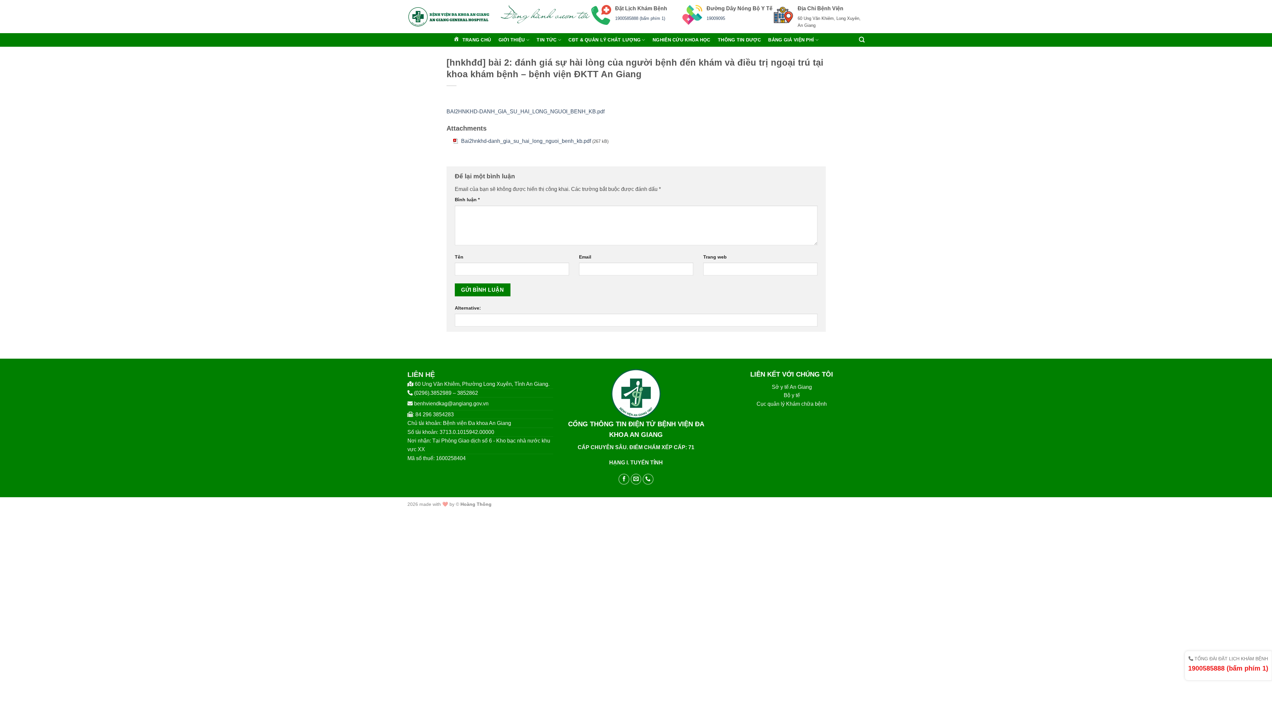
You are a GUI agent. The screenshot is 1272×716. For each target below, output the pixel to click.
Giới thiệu (512, 39)
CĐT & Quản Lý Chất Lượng (604, 39)
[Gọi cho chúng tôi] (648, 479)
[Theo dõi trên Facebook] (623, 479)
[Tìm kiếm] (862, 40)
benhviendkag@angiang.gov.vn (451, 403)
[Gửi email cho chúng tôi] (636, 479)
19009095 (716, 18)
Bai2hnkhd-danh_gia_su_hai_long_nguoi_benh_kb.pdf (526, 141)
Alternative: (468, 308)
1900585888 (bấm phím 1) (640, 18)
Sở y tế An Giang (792, 387)
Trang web (715, 257)
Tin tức (546, 39)
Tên (459, 257)
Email (585, 257)
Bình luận (467, 199)
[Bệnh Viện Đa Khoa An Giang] (448, 16)
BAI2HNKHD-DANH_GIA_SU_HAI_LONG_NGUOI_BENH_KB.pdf (526, 111)
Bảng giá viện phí (791, 39)
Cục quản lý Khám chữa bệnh (792, 404)
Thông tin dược (739, 39)
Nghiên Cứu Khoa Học (681, 39)
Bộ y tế (792, 395)
